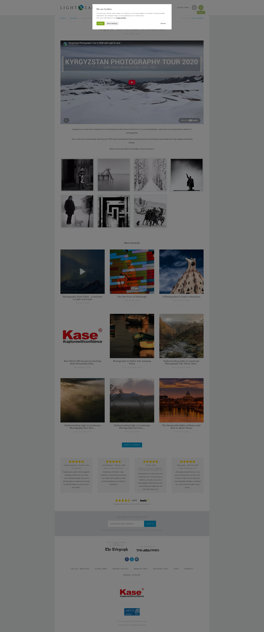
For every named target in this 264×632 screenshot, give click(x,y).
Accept (100, 23)
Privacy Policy (121, 18)
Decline (163, 23)
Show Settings (112, 23)
